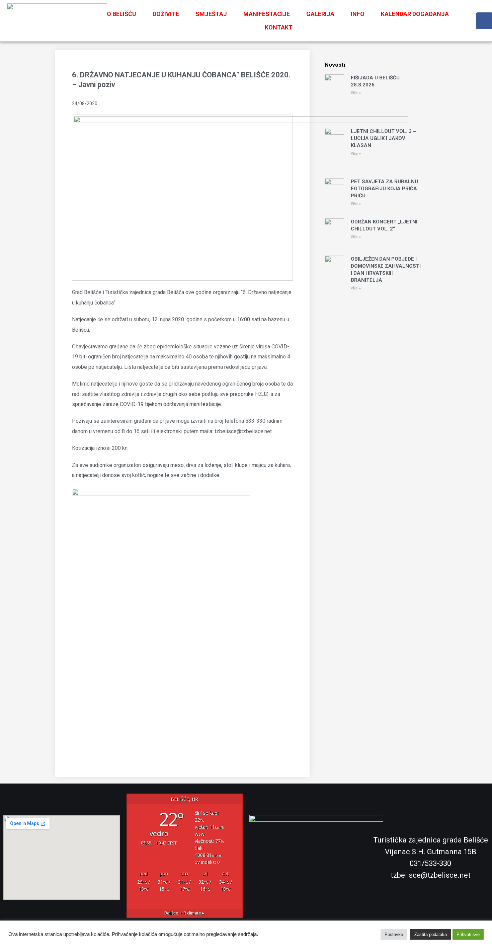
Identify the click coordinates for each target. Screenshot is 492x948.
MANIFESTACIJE (266, 13)
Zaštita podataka (430, 934)
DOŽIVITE (166, 13)
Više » (356, 93)
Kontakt (279, 27)
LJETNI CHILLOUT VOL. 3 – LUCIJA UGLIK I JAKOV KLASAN (383, 138)
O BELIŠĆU (121, 13)
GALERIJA (320, 13)
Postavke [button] (394, 934)
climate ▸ (184, 913)
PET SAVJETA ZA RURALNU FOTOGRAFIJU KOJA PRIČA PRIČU (384, 189)
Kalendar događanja (415, 13)
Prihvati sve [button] (468, 934)
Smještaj (211, 13)
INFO (357, 13)
